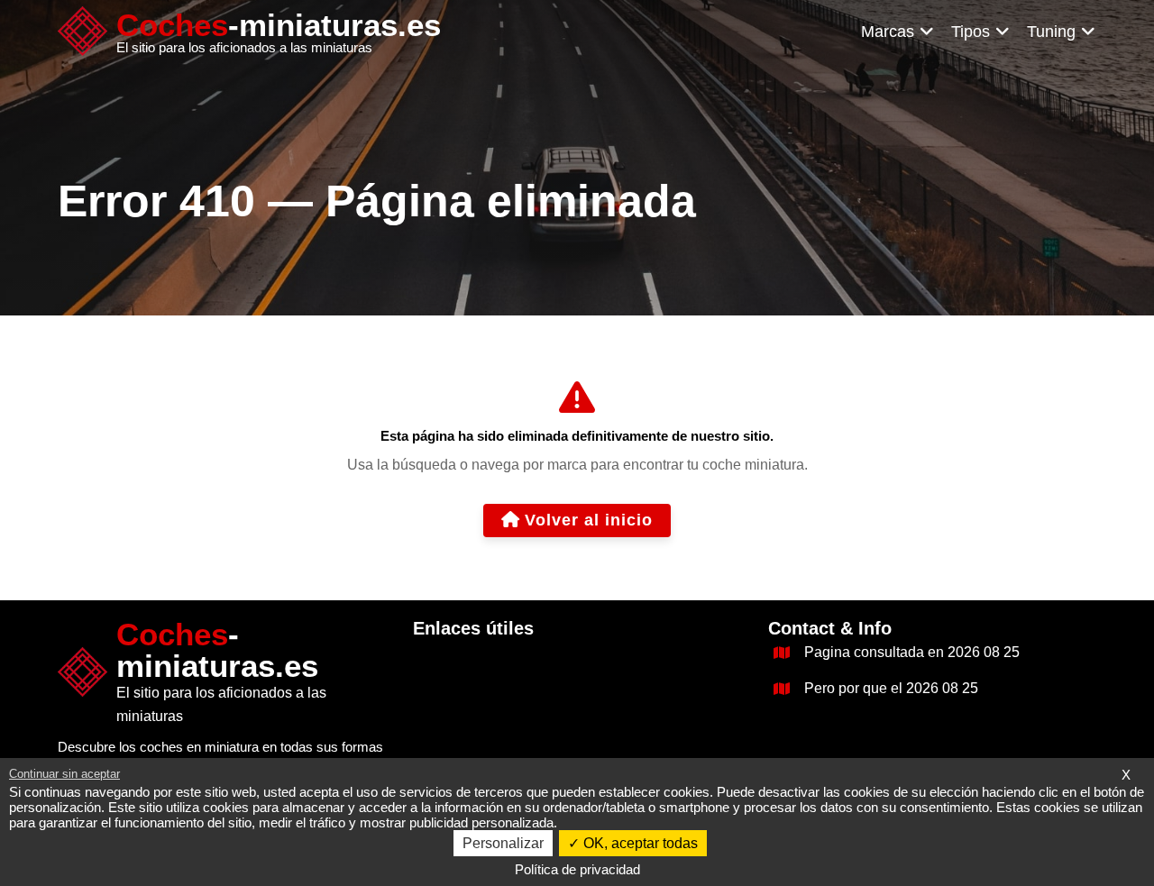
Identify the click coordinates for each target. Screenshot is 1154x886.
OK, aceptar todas (639, 843)
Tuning (1051, 32)
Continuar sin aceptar (64, 774)
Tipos (970, 32)
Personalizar (503, 843)
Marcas (887, 32)
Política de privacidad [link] (577, 869)
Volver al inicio (589, 520)
